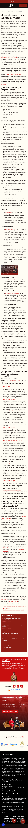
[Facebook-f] (2, 793)
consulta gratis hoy (13, 601)
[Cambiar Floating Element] (23, 821)
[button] (2, 5)
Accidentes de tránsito (6, 11)
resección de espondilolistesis (12, 293)
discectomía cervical (10, 229)
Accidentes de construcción (10, 464)
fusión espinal (8, 212)
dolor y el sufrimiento (8, 547)
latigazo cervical (6, 31)
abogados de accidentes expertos (9, 57)
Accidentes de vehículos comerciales (12, 411)
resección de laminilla (10, 280)
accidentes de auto (19, 94)
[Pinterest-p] (17, 793)
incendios (22, 767)
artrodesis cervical (9, 248)
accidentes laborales (10, 765)
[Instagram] (6, 793)
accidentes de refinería (14, 767)
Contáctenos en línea (10, 711)
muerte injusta (10, 769)
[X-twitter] (10, 793)
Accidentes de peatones (9, 427)
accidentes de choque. (16, 380)
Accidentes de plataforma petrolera (12, 490)
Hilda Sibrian (6, 661)
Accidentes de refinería (9, 480)
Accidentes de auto (8, 386)
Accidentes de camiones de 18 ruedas (12, 440)
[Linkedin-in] (13, 793)
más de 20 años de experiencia (13, 74)
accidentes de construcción (8, 768)
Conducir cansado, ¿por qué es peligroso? (13, 610)
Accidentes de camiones (9, 399)
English (13, 2)
